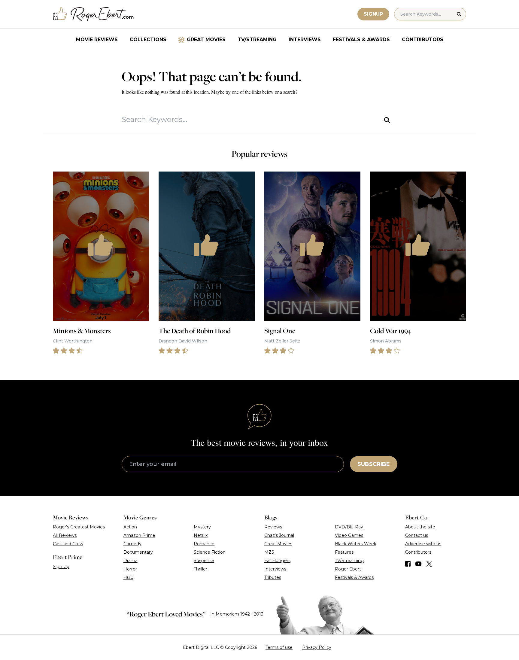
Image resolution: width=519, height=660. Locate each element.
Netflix (201, 535)
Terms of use (279, 647)
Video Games (349, 535)
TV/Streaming (257, 39)
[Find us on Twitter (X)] (429, 564)
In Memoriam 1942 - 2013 (236, 614)
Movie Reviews (97, 39)
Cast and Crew (68, 543)
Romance (204, 543)
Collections (148, 39)
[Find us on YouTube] (418, 563)
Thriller (200, 569)
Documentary (138, 552)
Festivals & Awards (361, 39)
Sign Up (61, 566)
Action (130, 527)
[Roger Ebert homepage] (93, 14)
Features (344, 552)
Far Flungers (277, 560)
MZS (269, 552)
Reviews (273, 527)
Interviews (305, 39)
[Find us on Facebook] (408, 564)
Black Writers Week (355, 543)
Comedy (132, 543)
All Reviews (65, 535)
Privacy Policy (316, 647)
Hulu (128, 577)
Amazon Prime (139, 535)
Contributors (422, 39)
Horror (130, 569)
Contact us (416, 535)
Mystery (202, 527)
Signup (373, 14)
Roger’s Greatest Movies (79, 527)
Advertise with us (423, 543)
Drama (130, 560)
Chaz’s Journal (279, 535)
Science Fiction (210, 552)
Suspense (204, 560)
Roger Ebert (348, 569)
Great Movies (206, 39)
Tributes (272, 577)
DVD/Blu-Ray (349, 527)
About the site (420, 527)
